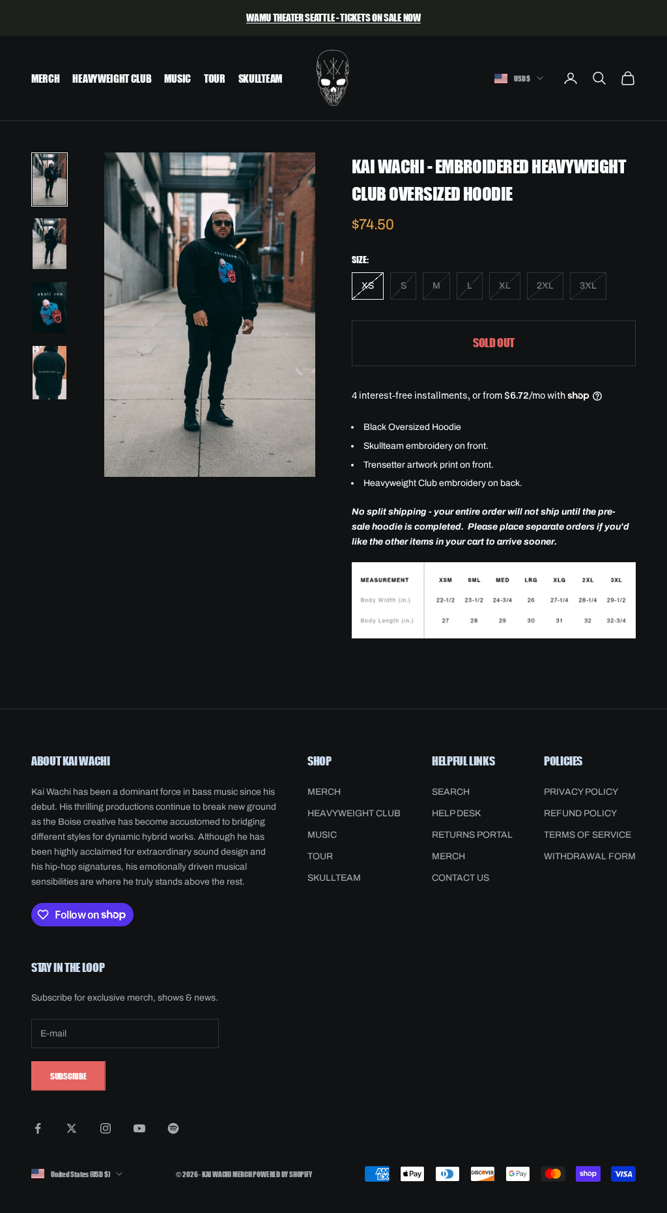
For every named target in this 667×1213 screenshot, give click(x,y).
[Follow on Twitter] (71, 1128)
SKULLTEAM (260, 78)
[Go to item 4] (49, 372)
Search (451, 792)
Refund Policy (580, 813)
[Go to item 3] (49, 307)
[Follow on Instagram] (105, 1128)
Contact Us (460, 878)
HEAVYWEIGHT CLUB (111, 78)
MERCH (45, 78)
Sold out (494, 342)
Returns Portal (472, 835)
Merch (448, 856)
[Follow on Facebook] (37, 1128)
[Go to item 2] (49, 243)
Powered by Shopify (282, 1173)
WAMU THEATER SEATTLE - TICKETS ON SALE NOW (333, 17)
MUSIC (177, 78)
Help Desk (456, 813)
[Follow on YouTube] (139, 1128)
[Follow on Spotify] (173, 1128)
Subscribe (68, 1075)
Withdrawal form (590, 856)
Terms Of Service (587, 835)
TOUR (214, 78)
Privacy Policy (581, 792)
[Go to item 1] (49, 179)
